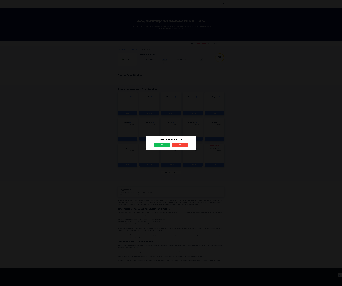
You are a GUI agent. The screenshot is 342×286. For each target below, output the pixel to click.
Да (162, 145)
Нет (180, 145)
